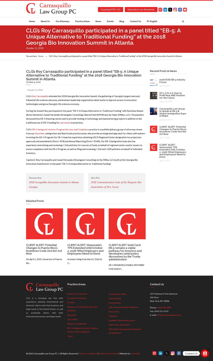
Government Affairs (118, 294)
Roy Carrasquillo (40, 96)
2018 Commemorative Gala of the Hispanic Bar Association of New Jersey (116, 182)
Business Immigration (77, 323)
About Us (45, 21)
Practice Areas (82, 21)
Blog (121, 21)
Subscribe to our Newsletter (141, 9)
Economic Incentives (76, 298)
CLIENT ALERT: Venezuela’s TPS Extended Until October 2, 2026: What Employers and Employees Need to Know (85, 249)
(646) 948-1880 (164, 307)
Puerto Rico (114, 311)
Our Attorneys (62, 21)
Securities (39, 133)
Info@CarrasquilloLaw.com (169, 315)
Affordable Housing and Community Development (125, 331)
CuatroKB (135, 353)
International (115, 303)
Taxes (70, 336)
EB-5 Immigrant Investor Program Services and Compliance (60, 129)
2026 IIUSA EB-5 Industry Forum (172, 80)
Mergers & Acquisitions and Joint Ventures (82, 309)
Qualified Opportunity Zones (122, 320)
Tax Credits (72, 319)
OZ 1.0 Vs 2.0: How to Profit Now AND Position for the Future (172, 95)
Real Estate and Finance (119, 324)
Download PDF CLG (110, 9)
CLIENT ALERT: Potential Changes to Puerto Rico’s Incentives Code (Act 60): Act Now (44, 249)
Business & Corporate (77, 293)
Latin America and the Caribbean (123, 307)
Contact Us (135, 21)
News (98, 21)
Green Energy (115, 298)
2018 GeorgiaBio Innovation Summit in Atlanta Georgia (54, 182)
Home (32, 21)
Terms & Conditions (88, 353)
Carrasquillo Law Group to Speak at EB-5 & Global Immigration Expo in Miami (172, 112)
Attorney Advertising (108, 353)
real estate (65, 122)
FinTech (71, 302)
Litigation (113, 316)
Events (110, 21)
